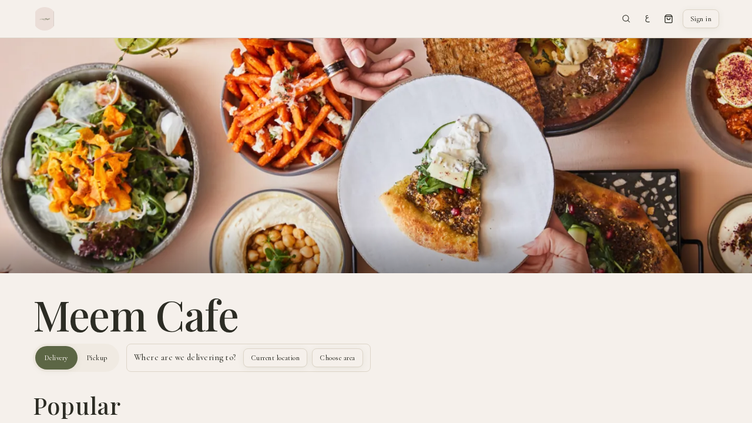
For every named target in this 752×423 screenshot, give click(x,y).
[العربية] (647, 18)
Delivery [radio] (56, 358)
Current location (275, 358)
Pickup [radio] (97, 358)
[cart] (668, 18)
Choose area (337, 358)
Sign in (700, 19)
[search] (626, 18)
